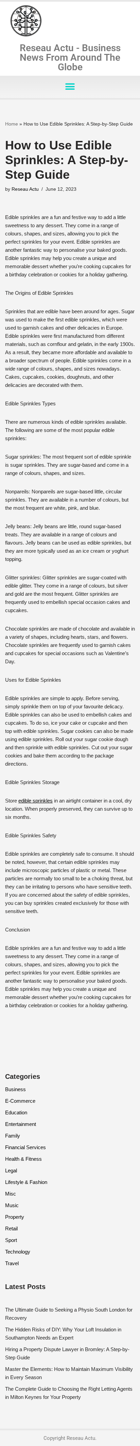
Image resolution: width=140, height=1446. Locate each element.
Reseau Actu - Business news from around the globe (70, 57)
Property (14, 1217)
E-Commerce (20, 1101)
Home (11, 124)
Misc (10, 1194)
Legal (11, 1170)
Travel (12, 1263)
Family (12, 1136)
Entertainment (20, 1124)
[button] (70, 87)
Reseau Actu (25, 189)
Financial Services (25, 1147)
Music (12, 1205)
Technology (17, 1252)
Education (16, 1112)
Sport (11, 1240)
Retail (11, 1228)
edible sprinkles (35, 801)
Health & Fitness (23, 1159)
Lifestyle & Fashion (26, 1182)
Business (15, 1089)
